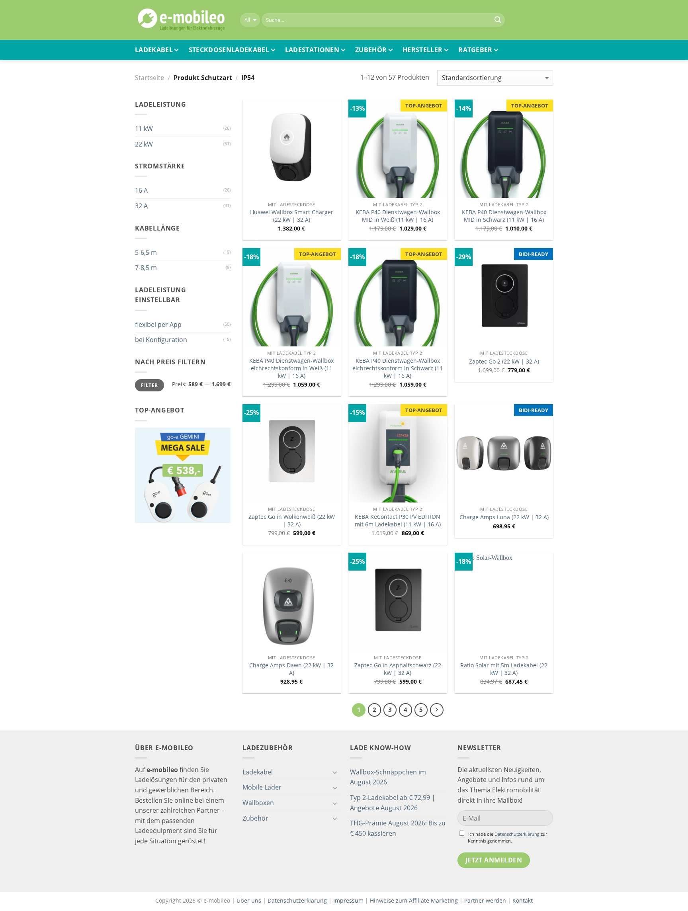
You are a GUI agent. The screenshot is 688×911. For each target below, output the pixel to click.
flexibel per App (158, 324)
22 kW (144, 144)
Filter (149, 385)
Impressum (348, 900)
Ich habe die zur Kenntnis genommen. (507, 837)
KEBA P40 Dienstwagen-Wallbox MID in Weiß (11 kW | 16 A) (398, 216)
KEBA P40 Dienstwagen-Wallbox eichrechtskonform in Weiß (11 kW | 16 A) (291, 368)
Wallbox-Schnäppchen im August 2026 (388, 777)
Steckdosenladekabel (229, 49)
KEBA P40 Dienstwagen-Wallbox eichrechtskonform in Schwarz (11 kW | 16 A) (397, 368)
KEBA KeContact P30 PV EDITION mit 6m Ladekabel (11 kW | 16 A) (398, 520)
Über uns (249, 900)
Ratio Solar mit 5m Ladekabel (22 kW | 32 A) (503, 669)
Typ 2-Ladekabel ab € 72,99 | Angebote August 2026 (392, 802)
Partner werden (485, 900)
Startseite (149, 77)
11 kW (144, 128)
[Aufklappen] (335, 772)
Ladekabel (154, 49)
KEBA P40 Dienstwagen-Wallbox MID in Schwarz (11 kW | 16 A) (504, 216)
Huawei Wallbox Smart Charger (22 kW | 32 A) (291, 216)
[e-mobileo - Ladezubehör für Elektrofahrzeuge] (181, 20)
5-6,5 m (146, 252)
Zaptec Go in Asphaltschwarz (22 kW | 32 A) (397, 669)
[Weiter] (437, 710)
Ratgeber (475, 49)
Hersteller (422, 49)
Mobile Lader (261, 787)
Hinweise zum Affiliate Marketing (414, 900)
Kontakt (522, 900)
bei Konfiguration (161, 339)
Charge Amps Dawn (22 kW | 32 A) (291, 669)
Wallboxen (258, 802)
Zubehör (371, 49)
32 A (141, 205)
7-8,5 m (146, 267)
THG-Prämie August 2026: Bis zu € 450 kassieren (398, 828)
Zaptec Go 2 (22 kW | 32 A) (504, 361)
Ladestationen (312, 49)
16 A (141, 190)
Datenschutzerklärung (516, 834)
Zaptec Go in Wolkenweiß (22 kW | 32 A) (291, 520)
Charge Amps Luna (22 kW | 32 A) (504, 517)
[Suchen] (497, 20)
